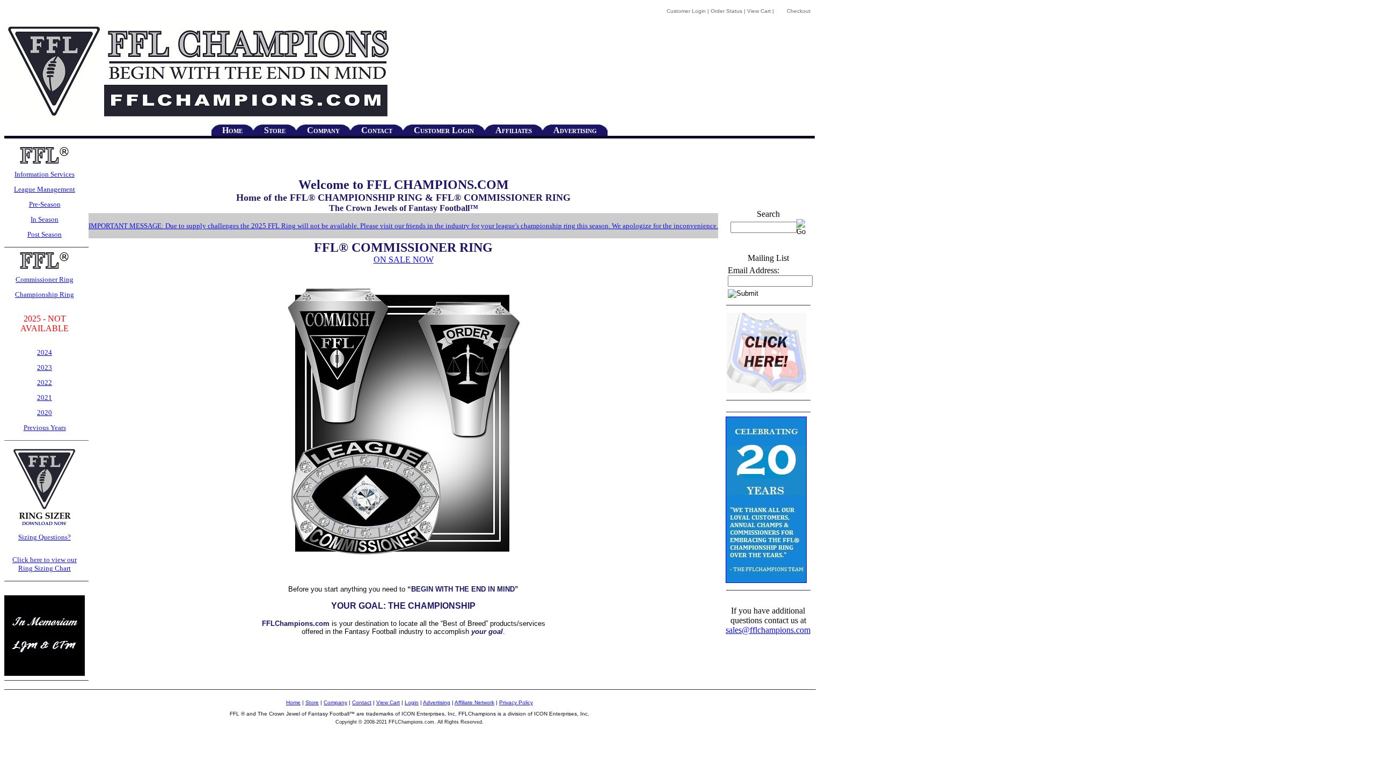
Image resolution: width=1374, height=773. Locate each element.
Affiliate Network (474, 702)
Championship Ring (44, 294)
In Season (45, 219)
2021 (44, 397)
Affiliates (513, 130)
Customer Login (686, 11)
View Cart (759, 11)
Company (323, 130)
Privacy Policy (516, 702)
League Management (44, 189)
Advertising (575, 130)
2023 (44, 367)
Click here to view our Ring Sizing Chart (44, 564)
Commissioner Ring (45, 279)
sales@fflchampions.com (768, 630)
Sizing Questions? (44, 537)
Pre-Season (45, 204)
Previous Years (45, 428)
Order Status (726, 11)
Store (275, 130)
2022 (44, 382)
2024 (44, 352)
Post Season (44, 234)
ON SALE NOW (404, 259)
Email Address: (753, 270)
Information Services (44, 174)
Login (412, 702)
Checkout (798, 11)
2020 (44, 413)
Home (232, 130)
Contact (376, 130)
